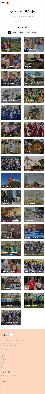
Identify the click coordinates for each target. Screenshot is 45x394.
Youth (28, 32)
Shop (2, 365)
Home (2, 353)
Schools (14, 32)
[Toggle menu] (2, 3)
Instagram (27, 391)
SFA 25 (2, 367)
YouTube (22, 391)
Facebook (17, 391)
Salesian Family (4, 359)
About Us (3, 355)
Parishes (21, 32)
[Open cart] (42, 3)
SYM (2, 357)
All (9, 32)
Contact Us (3, 361)
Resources (3, 363)
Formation (34, 32)
